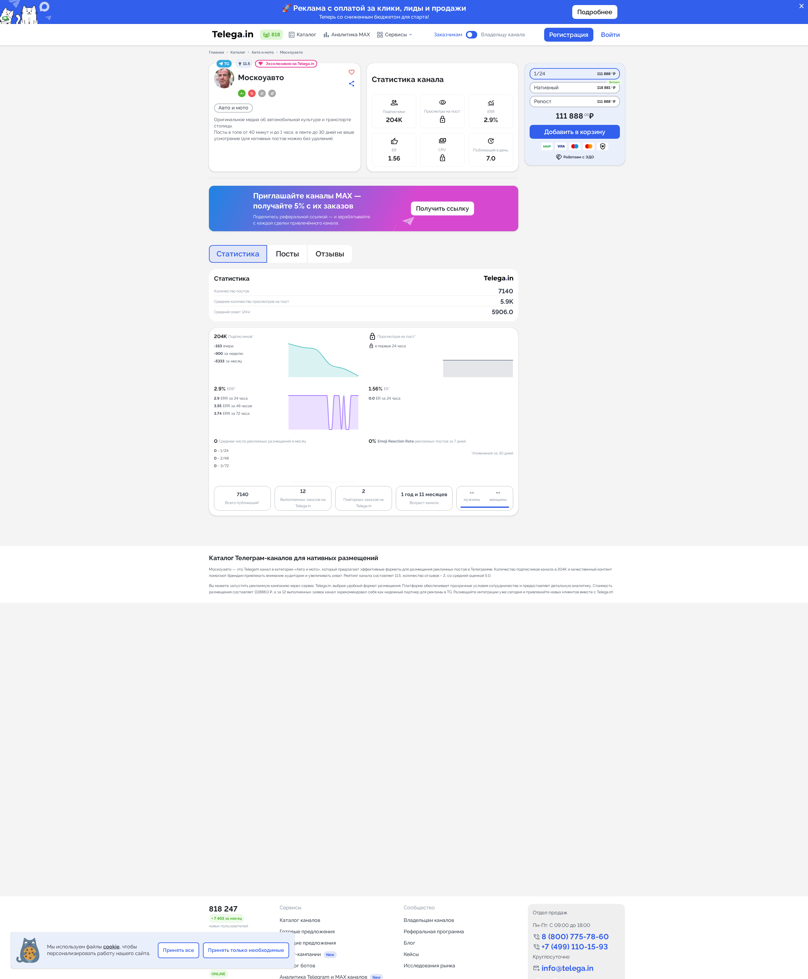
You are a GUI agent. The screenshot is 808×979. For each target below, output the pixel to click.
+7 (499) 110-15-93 (575, 946)
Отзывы (330, 253)
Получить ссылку (442, 208)
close (801, 6)
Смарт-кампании (300, 954)
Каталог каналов (300, 920)
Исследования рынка (429, 966)
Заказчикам (448, 34)
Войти (610, 34)
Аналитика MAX (350, 35)
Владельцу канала (503, 34)
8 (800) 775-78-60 (575, 936)
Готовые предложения (307, 932)
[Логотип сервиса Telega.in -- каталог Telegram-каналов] (232, 34)
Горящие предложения (308, 943)
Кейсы (411, 954)
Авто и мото (263, 52)
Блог (409, 943)
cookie (111, 947)
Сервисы (396, 35)
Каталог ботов (297, 966)
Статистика (238, 253)
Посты (287, 253)
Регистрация (568, 34)
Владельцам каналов (429, 920)
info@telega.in (568, 968)
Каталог (306, 35)
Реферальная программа (434, 932)
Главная (216, 52)
